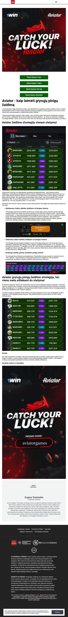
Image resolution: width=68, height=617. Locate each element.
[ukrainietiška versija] (38, 7)
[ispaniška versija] (28, 7)
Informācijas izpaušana (41, 531)
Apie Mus (48, 529)
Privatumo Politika (37, 529)
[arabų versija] (59, 7)
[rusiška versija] (24, 7)
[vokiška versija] (35, 7)
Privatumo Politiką (34, 613)
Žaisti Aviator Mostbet (34, 95)
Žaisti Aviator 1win (34, 77)
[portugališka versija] (42, 7)
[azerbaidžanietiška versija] (52, 7)
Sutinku (57, 612)
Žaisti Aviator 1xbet (34, 83)
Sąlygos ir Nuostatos (26, 531)
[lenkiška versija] (48, 7)
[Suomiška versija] (66, 7)
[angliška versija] (62, 7)
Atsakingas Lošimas (24, 529)
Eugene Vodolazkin (34, 497)
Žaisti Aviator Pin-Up (34, 89)
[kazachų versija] (55, 7)
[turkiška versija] (45, 7)
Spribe (37, 595)
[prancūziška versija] (31, 7)
